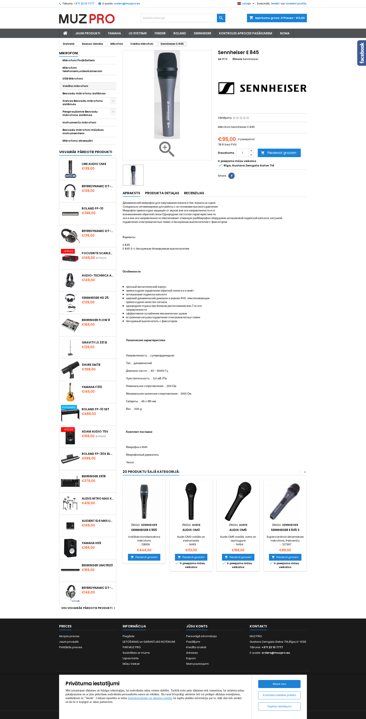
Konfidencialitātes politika (279, 695)
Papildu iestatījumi (279, 706)
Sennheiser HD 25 (95, 297)
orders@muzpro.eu (127, 3)
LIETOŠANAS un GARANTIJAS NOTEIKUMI (149, 642)
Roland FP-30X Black (98, 453)
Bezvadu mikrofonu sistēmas (83, 93)
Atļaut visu (279, 684)
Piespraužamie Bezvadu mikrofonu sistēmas (80, 113)
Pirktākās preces (70, 647)
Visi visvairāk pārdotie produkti (88, 608)
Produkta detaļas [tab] (162, 193)
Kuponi (191, 658)
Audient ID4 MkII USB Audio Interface (98, 520)
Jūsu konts (197, 626)
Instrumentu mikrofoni (79, 122)
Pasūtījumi (193, 642)
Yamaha (114, 33)
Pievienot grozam (278, 152)
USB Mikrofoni (72, 79)
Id (219, 59)
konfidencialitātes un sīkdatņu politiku (150, 698)
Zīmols (237, 59)
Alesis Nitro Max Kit (98, 498)
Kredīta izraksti (196, 647)
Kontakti (258, 626)
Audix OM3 (191, 530)
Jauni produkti (69, 642)
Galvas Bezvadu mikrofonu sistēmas (82, 102)
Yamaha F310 (92, 387)
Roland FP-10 (92, 208)
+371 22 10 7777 (84, 3)
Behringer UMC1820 (97, 565)
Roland (179, 33)
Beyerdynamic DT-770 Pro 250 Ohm (98, 231)
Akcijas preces (69, 636)
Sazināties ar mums (136, 653)
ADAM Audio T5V (95, 431)
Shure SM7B (91, 364)
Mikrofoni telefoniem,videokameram (82, 69)
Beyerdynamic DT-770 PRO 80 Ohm (98, 186)
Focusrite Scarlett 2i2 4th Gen (98, 253)
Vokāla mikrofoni (75, 86)
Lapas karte (131, 658)
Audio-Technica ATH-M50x (98, 275)
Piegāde (128, 636)
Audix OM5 (238, 530)
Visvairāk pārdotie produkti (85, 151)
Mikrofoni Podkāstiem (78, 60)
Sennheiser (202, 33)
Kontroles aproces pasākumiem (245, 33)
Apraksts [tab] (131, 193)
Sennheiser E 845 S (285, 530)
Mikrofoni (68, 53)
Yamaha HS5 (91, 543)
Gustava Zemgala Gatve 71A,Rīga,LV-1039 (278, 642)
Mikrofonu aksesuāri (77, 141)
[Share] (231, 176)
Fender (160, 33)
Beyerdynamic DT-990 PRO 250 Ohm (98, 587)
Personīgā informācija (201, 636)
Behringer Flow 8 (96, 320)
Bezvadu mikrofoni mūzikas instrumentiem (83, 131)
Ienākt (275, 3)
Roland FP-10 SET (95, 409)
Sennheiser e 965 (144, 530)
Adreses (192, 653)
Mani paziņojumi (197, 664)
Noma (285, 33)
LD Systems (138, 33)
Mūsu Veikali (131, 664)
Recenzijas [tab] (194, 193)
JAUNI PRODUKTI (87, 33)
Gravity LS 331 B (94, 342)
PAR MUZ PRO (132, 647)
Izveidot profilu (296, 3)
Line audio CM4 (94, 164)
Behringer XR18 (94, 476)
